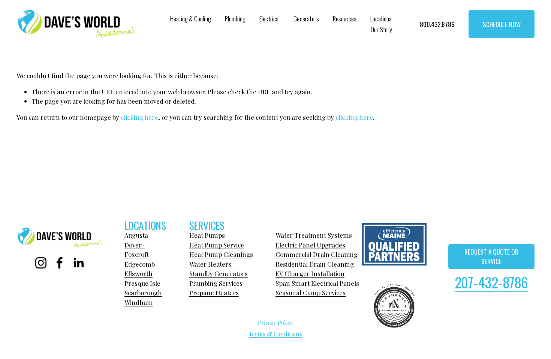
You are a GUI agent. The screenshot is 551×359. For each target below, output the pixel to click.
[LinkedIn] (78, 263)
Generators (306, 18)
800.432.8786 (437, 24)
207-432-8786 (491, 282)
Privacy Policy (275, 322)
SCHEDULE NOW (502, 24)
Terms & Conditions (275, 334)
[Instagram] (41, 263)
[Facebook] (60, 263)
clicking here (139, 117)
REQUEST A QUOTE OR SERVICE (491, 256)
